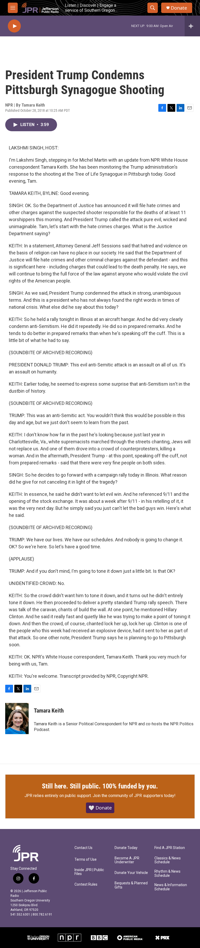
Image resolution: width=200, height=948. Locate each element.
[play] (14, 26)
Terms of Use (85, 859)
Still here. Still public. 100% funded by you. (100, 786)
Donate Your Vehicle (131, 873)
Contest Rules (85, 884)
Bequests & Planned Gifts (131, 885)
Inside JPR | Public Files (89, 872)
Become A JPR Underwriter (127, 860)
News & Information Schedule (170, 887)
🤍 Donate (100, 808)
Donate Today (126, 848)
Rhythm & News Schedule (167, 874)
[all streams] (192, 26)
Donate (179, 8)
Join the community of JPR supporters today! (134, 795)
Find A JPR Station (169, 848)
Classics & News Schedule (167, 860)
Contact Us (83, 848)
